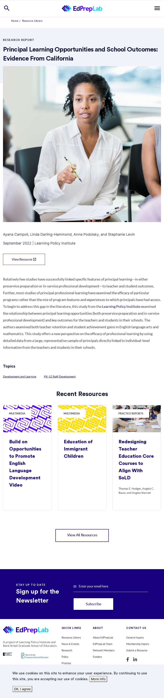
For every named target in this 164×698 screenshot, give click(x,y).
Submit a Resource (136, 650)
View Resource (24, 259)
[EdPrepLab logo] (25, 630)
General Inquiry (135, 637)
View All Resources (82, 535)
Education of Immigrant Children (78, 449)
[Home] (82, 8)
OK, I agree (22, 689)
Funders (97, 656)
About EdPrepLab (103, 637)
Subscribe (93, 604)
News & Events (70, 643)
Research (67, 650)
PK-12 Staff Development (60, 376)
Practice (66, 663)
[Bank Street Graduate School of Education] (34, 658)
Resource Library (32, 21)
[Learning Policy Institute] (7, 657)
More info (98, 679)
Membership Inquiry (137, 643)
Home (14, 21)
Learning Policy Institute (121, 306)
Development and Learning (19, 376)
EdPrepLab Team (102, 643)
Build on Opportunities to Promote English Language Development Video (25, 463)
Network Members (104, 650)
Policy (65, 656)
